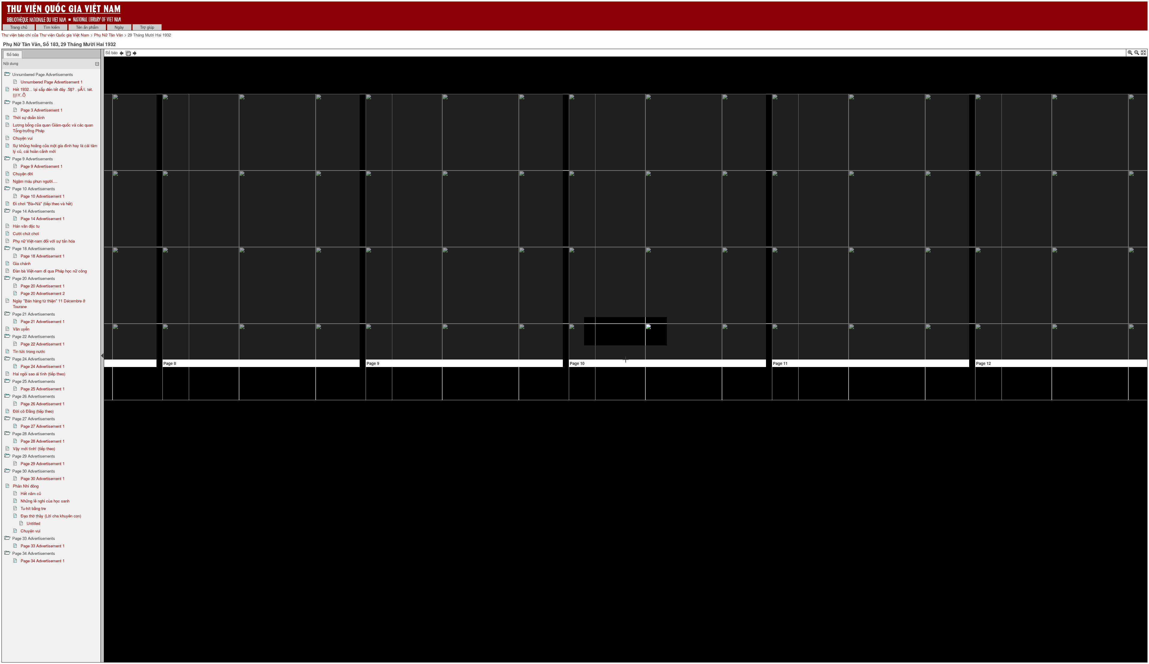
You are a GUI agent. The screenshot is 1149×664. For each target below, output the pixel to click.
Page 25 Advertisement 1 (43, 389)
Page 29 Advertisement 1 (43, 463)
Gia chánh (22, 263)
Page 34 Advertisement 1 (43, 561)
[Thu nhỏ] (1136, 54)
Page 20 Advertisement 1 (43, 286)
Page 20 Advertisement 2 (43, 293)
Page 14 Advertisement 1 (43, 218)
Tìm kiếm (51, 27)
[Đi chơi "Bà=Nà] (868, 132)
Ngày (119, 27)
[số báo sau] (134, 52)
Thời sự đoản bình (29, 117)
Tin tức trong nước (29, 351)
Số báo (13, 54)
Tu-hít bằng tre (33, 508)
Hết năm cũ (31, 493)
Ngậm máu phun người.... (35, 181)
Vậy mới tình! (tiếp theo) (34, 448)
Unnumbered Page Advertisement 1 (52, 82)
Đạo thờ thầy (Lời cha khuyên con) (51, 516)
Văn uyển (21, 329)
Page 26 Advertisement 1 (43, 403)
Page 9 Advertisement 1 (42, 166)
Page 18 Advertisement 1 (43, 256)
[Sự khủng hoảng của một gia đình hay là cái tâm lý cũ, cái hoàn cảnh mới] (215, 232)
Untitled (33, 523)
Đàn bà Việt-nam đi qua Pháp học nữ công (50, 271)
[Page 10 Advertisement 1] (625, 331)
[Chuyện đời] (625, 145)
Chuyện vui (23, 138)
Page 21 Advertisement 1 (43, 321)
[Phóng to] (1130, 54)
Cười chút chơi (26, 233)
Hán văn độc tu (26, 226)
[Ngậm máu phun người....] (708, 137)
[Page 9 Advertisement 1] (505, 321)
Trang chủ (18, 27)
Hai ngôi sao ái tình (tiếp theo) (39, 374)
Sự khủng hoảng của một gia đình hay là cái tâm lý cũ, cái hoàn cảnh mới (55, 148)
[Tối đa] (1143, 54)
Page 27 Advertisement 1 (43, 426)
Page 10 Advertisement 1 (43, 196)
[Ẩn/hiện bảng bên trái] (102, 355)
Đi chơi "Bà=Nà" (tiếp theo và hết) (42, 203)
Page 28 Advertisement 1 (43, 441)
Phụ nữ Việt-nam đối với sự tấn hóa (44, 241)
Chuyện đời (23, 173)
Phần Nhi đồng (26, 486)
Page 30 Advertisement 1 (43, 478)
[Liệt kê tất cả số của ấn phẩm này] (128, 52)
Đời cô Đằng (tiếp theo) (33, 411)
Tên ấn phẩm (87, 27)
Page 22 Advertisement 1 (43, 344)
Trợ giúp (147, 27)
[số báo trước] (121, 52)
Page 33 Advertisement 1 (43, 546)
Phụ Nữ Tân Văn (108, 35)
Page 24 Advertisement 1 (43, 366)
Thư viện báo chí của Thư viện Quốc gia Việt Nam (45, 35)
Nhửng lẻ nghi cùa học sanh (45, 501)
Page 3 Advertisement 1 (42, 110)
